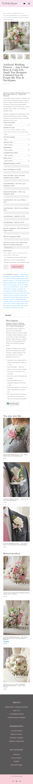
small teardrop (24, 305)
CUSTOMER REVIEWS (16, 714)
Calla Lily (19, 285)
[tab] (16, 315)
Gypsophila (20, 289)
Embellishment (8, 147)
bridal (24, 293)
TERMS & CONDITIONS (16, 741)
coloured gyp (22, 299)
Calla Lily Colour (9, 142)
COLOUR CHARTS (17, 731)
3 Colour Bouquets (23, 274)
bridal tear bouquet (19, 295)
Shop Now (9, 13)
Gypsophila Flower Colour (11, 153)
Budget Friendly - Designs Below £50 (18, 282)
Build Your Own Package (9, 285)
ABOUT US (16, 710)
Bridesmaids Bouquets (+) (12, 163)
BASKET (16, 761)
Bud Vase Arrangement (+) (12, 236)
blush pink (16, 293)
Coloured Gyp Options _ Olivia (15, 287)
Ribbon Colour (8, 158)
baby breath (10, 293)
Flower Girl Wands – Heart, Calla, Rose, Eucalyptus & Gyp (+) (14, 176)
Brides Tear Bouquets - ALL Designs (12, 280)
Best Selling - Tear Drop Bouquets (12, 276)
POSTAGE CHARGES (16, 738)
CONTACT (16, 754)
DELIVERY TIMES (16, 765)
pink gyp (9, 305)
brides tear (26, 297)
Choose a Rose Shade (10, 122)
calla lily (5, 299)
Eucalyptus (14, 289)
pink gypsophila (16, 305)
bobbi (21, 293)
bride (25, 295)
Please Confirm (8, 251)
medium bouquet (20, 303)
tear (4, 307)
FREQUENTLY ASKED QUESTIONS (16, 707)
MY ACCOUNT (16, 758)
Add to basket (17, 266)
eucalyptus (6, 301)
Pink (19, 291)
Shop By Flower (16, 13)
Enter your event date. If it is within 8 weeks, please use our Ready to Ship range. (15, 243)
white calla (20, 307)
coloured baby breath (13, 299)
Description (8, 315)
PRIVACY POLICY (16, 734)
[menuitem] (24, 3)
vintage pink (14, 307)
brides (4, 297)
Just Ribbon (14, 291)
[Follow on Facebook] (13, 781)
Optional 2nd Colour (9, 127)
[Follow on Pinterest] (20, 781)
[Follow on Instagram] (16, 781)
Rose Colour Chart (13, 403)
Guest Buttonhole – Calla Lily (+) (14, 222)
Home (4, 13)
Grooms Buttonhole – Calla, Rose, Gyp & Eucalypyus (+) (15, 185)
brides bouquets (19, 297)
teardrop (8, 307)
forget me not (12, 301)
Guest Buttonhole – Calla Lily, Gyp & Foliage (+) (16, 209)
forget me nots (20, 301)
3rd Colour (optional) (9, 137)
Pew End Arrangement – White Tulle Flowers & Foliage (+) (16, 229)
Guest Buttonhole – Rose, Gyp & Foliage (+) (15, 201)
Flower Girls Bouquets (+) (12, 169)
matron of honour (11, 303)
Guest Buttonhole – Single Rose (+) (14, 216)
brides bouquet (10, 297)
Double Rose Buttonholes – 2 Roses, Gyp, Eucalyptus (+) (14, 193)
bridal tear (10, 295)
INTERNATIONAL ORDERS (16, 717)
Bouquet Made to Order (22, 278)
